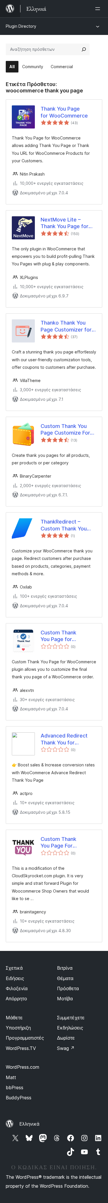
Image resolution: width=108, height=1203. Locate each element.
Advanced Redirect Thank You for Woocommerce (64, 739)
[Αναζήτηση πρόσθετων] (84, 49)
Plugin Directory (21, 26)
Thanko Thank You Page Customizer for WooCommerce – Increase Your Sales (66, 326)
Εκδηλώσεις (70, 1028)
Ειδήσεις (15, 978)
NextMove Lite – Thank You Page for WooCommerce (64, 223)
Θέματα (65, 978)
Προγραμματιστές (25, 1038)
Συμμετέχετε (71, 1017)
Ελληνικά (29, 1124)
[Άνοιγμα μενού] (99, 8)
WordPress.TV (21, 1048)
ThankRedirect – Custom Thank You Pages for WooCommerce (64, 525)
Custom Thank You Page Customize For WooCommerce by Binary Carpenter (65, 429)
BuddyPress (18, 1097)
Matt (11, 1077)
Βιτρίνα (65, 968)
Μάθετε (14, 1017)
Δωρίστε (66, 1038)
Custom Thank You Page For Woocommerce (59, 842)
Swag (66, 1048)
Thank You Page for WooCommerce (64, 112)
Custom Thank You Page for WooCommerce (60, 636)
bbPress (14, 1087)
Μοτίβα (65, 998)
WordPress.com (22, 1067)
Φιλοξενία (17, 988)
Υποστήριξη (18, 1028)
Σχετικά (14, 968)
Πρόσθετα (68, 988)
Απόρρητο (16, 998)
